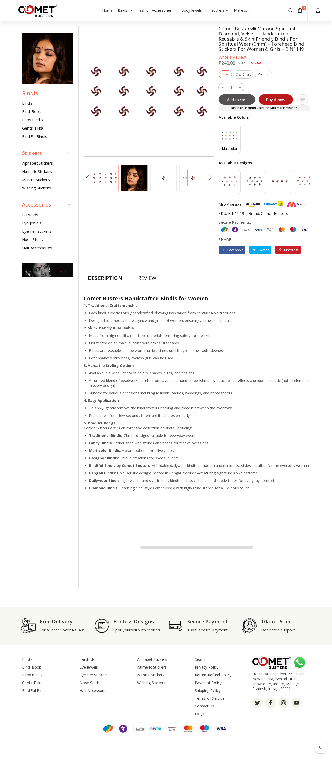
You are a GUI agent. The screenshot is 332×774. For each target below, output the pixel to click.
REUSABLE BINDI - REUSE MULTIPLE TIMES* (264, 108)
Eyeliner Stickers (36, 231)
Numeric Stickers (37, 171)
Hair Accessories (37, 247)
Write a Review (232, 57)
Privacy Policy (207, 667)
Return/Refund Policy (213, 674)
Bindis (27, 103)
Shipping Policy (208, 690)
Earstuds (30, 214)
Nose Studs (32, 239)
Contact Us (204, 706)
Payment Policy (208, 682)
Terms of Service (209, 698)
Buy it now (275, 99)
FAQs (199, 713)
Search (201, 659)
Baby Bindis (32, 119)
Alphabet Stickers (37, 163)
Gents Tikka (32, 128)
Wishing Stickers (36, 187)
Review (147, 277)
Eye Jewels (32, 222)
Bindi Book (31, 111)
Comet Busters (274, 213)
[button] (290, 10)
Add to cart (237, 99)
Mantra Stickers (36, 179)
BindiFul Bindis (34, 136)
